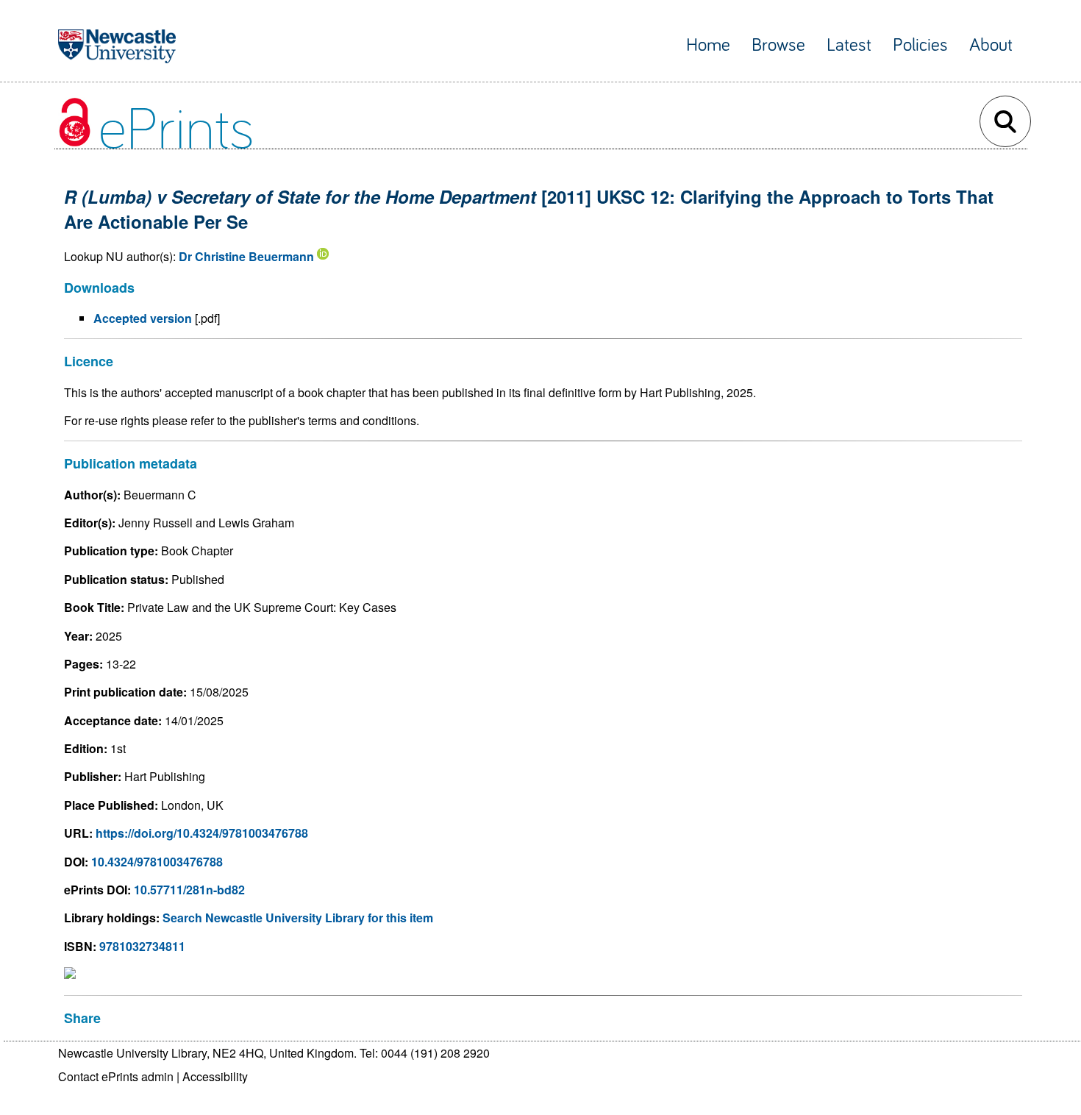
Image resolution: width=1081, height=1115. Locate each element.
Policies (920, 45)
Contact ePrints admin (116, 1076)
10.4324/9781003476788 (157, 861)
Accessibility (215, 1076)
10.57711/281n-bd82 (189, 889)
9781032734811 (142, 946)
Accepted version (142, 318)
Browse (778, 45)
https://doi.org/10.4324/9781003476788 (202, 832)
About (991, 45)
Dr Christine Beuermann (246, 256)
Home (708, 45)
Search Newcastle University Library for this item (298, 917)
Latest (849, 45)
